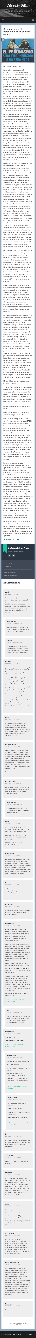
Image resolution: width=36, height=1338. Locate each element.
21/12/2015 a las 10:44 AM (13, 1157)
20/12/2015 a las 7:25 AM (12, 664)
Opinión (8, 566)
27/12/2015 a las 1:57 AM (12, 1264)
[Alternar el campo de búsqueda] (33, 20)
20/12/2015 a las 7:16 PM (15, 1099)
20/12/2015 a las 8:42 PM (14, 1012)
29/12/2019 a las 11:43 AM (13, 1306)
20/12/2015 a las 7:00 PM (12, 925)
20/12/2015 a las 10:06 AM (13, 783)
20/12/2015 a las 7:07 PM (14, 1057)
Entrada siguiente (11, 575)
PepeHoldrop (9, 923)
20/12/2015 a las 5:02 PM (12, 885)
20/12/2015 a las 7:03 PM (12, 1033)
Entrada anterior (11, 572)
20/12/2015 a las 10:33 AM (13, 823)
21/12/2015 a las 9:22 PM (12, 1174)
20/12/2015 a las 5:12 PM (12, 906)
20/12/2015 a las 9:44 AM (12, 719)
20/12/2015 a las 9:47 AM (12, 746)
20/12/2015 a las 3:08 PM (12, 855)
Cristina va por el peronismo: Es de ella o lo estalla (16, 31)
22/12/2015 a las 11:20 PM (13, 1206)
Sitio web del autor (13, 555)
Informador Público (18, 5)
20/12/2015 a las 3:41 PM (14, 804)
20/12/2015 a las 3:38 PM (14, 623)
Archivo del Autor (9, 555)
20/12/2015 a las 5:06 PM (14, 642)
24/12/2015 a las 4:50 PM (12, 1235)
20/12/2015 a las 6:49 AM (12, 594)
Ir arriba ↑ (31, 1334)
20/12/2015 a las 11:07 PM (13, 1136)
